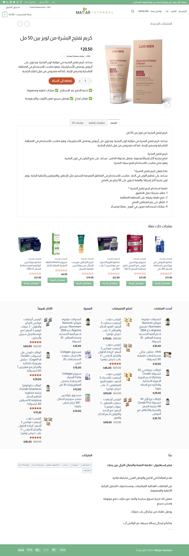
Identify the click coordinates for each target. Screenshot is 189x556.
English (144, 11)
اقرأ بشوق (43, 2)
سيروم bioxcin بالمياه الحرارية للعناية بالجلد (56, 264)
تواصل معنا (30, 2)
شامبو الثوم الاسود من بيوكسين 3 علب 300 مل (109, 265)
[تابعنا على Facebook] (21, 2)
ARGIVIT (86, 465)
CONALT (75, 465)
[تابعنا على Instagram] (17, 2)
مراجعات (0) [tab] (77, 123)
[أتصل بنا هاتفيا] (7, 2)
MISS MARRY (53, 465)
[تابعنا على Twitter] (14, 2)
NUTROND (24, 465)
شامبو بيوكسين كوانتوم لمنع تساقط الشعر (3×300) (30, 265)
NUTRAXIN (38, 465)
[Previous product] (20, 23)
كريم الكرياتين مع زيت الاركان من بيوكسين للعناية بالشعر (82, 265)
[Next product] (27, 23)
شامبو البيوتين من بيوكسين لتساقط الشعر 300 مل (162, 265)
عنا (53, 2)
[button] (13, 7)
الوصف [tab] (113, 123)
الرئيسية (183, 11)
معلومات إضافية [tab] (97, 123)
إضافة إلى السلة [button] (162, 283)
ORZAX (87, 470)
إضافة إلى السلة (61, 80)
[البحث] (132, 11)
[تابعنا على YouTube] (4, 2)
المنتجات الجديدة (161, 23)
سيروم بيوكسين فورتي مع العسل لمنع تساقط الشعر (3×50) (134, 265)
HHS (65, 465)
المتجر (173, 11)
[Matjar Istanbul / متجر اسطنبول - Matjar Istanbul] (94, 11)
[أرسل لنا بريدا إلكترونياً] (11, 2)
